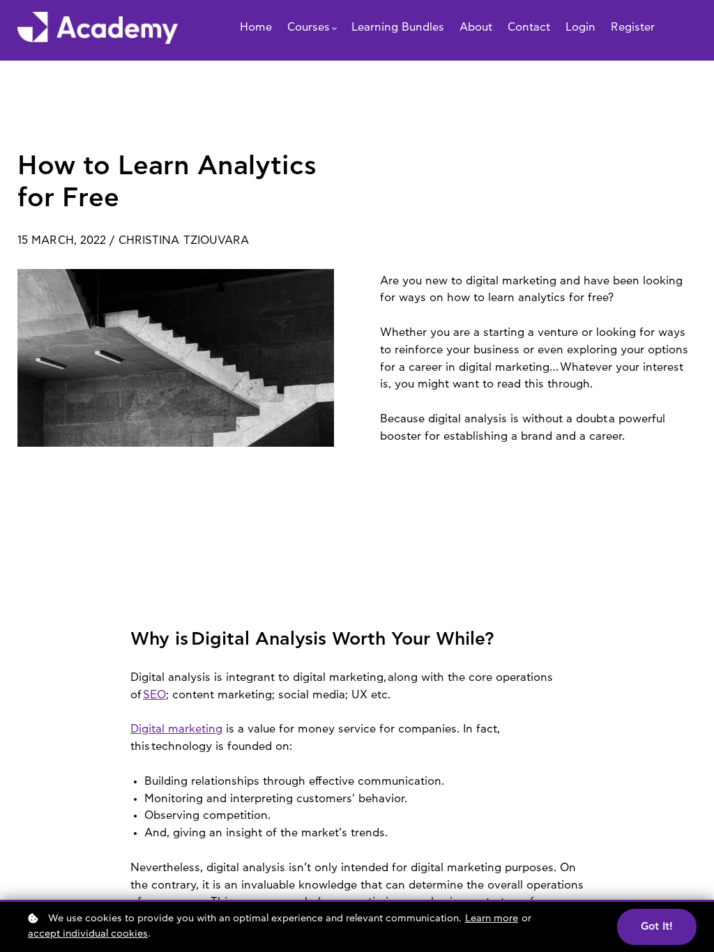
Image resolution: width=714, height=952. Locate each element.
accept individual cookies (88, 934)
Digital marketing (176, 729)
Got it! (657, 926)
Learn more (491, 918)
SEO (154, 694)
